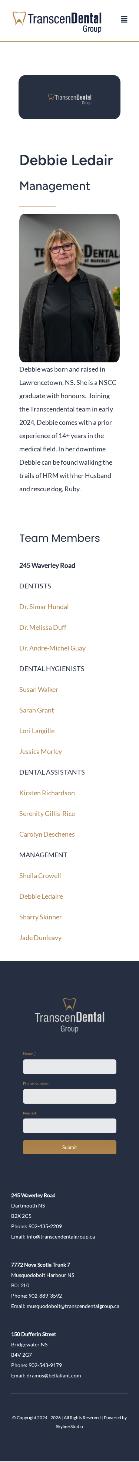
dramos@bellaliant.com (54, 1375)
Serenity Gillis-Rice (47, 813)
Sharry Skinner (40, 917)
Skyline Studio (69, 1426)
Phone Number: (36, 1083)
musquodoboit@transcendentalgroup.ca (73, 1306)
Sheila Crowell (40, 875)
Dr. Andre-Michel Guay (52, 648)
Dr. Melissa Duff (42, 627)
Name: (29, 1053)
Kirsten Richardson (47, 793)
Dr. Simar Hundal (44, 606)
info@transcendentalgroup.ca (61, 1236)
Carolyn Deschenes (47, 834)
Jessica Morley (40, 751)
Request (29, 1113)
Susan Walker (38, 689)
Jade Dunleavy (40, 937)
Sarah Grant (36, 710)
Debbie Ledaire (41, 896)
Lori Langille (36, 731)
